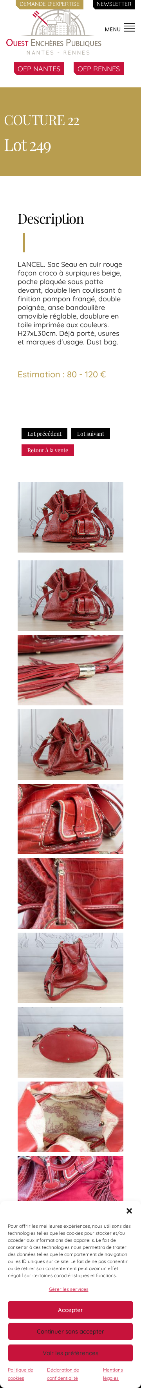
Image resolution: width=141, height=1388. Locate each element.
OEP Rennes (99, 68)
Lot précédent (44, 433)
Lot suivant (90, 433)
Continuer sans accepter (70, 1331)
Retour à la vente (47, 450)
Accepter (70, 1310)
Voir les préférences (70, 1353)
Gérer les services (69, 1289)
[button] (129, 1211)
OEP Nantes (39, 68)
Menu (114, 29)
